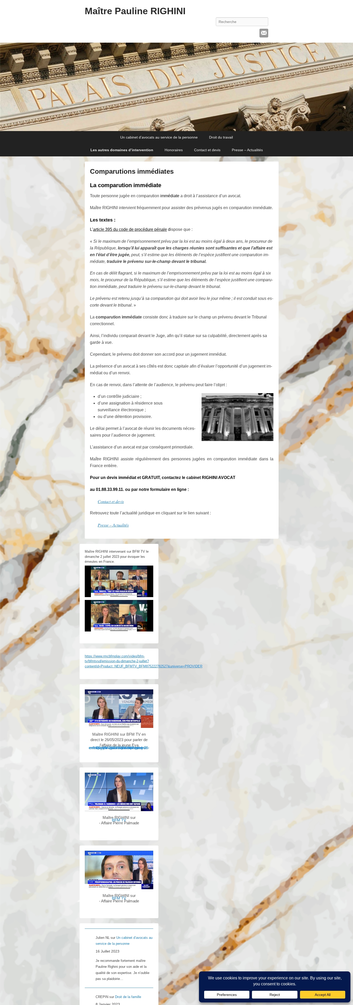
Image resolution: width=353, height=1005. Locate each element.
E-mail (263, 33)
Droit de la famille (128, 997)
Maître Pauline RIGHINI (135, 11)
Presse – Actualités (247, 150)
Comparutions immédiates (132, 171)
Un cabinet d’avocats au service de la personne (159, 137)
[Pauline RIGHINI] (176, 87)
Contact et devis (207, 150)
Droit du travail (221, 137)
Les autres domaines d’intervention (121, 150)
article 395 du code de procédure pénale (130, 229)
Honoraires (174, 150)
